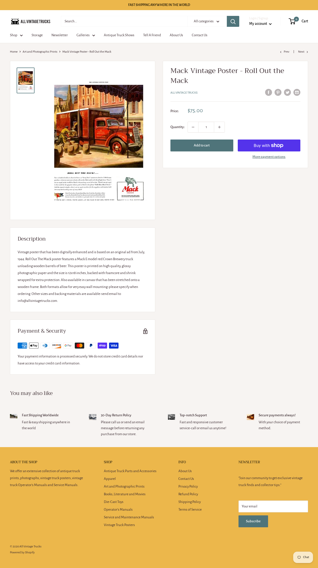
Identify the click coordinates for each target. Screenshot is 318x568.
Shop (13, 35)
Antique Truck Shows (119, 35)
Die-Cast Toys (113, 502)
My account (258, 24)
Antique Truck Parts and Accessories (130, 471)
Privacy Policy (188, 486)
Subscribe (253, 521)
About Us (176, 35)
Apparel (110, 479)
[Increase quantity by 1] (219, 127)
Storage (37, 35)
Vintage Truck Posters (119, 525)
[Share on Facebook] (268, 92)
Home (14, 51)
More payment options (268, 157)
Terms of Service (190, 509)
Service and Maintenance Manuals (129, 517)
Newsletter (59, 35)
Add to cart (202, 145)
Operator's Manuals (118, 509)
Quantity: (177, 127)
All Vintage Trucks (184, 92)
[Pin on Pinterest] (278, 92)
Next (301, 51)
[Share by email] (296, 92)
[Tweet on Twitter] (287, 92)
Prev (286, 51)
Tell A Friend (152, 35)
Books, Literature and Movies (125, 494)
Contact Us (199, 35)
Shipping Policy (189, 502)
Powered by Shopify (22, 552)
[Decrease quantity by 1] (193, 127)
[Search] (233, 21)
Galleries (83, 35)
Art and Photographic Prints (40, 51)
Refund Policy (188, 494)
